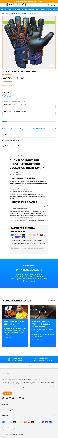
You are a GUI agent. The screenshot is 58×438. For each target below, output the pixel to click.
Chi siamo (7, 393)
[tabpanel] (29, 191)
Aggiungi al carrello (39, 128)
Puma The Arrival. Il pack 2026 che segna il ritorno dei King (41, 324)
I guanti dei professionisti (16, 13)
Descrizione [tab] (13, 155)
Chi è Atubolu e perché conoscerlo (14, 323)
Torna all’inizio (29, 365)
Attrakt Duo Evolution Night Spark (29, 13)
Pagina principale (5, 13)
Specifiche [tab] (21, 155)
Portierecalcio (8, 432)
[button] (54, 5)
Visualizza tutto (52, 300)
